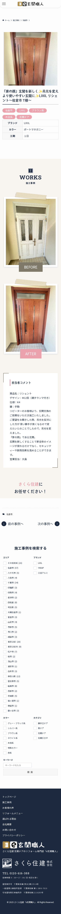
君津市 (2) (12, 597)
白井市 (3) (12, 671)
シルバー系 (13, 728)
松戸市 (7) (12, 651)
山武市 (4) (12, 622)
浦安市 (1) (12, 666)
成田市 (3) (12, 636)
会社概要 (7, 824)
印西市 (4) (12, 592)
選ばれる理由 (9, 818)
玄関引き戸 (43, 738)
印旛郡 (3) (12, 587)
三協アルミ (43, 572)
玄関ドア (24, 117)
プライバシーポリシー (13, 835)
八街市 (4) (12, 577)
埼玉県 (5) (12, 607)
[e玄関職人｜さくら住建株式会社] (30, 4)
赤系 (10, 752)
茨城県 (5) (12, 695)
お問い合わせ (9, 829)
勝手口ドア (43, 723)
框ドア (41, 728)
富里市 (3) (12, 617)
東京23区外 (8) (14, 646)
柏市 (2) (11, 656)
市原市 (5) (12, 627)
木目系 (9, 117)
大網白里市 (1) (14, 612)
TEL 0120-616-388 (15, 873)
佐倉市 (9, 110)
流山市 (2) (12, 661)
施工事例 (7, 802)
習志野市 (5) (13, 681)
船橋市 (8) (12, 686)
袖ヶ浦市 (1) (13, 700)
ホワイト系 (13, 738)
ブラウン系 (38, 110)
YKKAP (41, 567)
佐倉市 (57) (13, 567)
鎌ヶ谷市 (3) (13, 710)
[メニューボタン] (4, 4)
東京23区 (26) (14, 641)
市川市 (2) (12, 631)
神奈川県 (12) (14, 676)
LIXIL (22, 110)
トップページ (9, 796)
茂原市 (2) (12, 691)
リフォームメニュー (12, 813)
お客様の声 (8, 807)
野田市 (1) (12, 705)
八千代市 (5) (13, 572)
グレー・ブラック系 (16, 723)
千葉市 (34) (13, 582)
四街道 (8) (12, 602)
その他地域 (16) (15, 563)
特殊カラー (13, 747)
